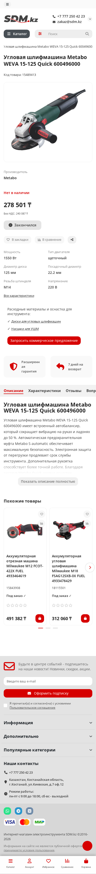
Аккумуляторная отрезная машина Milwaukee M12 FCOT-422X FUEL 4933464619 (24, 566)
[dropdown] (7, 4)
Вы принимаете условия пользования (46, 848)
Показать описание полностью (48, 481)
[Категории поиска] (40, 34)
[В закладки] (41, 514)
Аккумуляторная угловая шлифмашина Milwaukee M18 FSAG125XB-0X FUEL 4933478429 (68, 568)
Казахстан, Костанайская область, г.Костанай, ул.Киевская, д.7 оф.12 (36, 782)
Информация (18, 722)
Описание (13, 390)
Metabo (10, 177)
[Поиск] (87, 34)
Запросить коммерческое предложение (44, 340)
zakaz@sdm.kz (69, 21)
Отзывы (73, 390)
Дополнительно (21, 736)
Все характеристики (19, 295)
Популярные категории (29, 750)
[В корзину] (39, 618)
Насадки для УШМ (25, 329)
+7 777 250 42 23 (71, 16)
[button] (6, 567)
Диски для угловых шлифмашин (36, 321)
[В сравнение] (41, 523)
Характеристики (44, 390)
